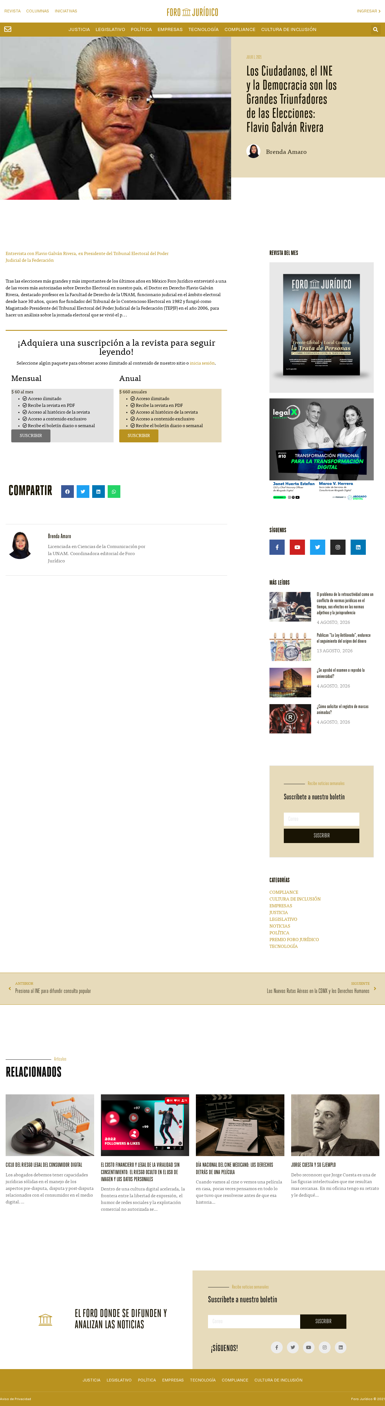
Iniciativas (66, 11)
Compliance (239, 30)
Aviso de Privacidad (15, 1399)
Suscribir (31, 436)
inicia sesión (202, 363)
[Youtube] (297, 547)
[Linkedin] (358, 547)
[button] (376, 30)
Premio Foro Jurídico (294, 940)
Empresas (170, 30)
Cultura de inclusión (289, 30)
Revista (12, 11)
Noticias (279, 926)
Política (141, 30)
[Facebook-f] (277, 547)
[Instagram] (338, 547)
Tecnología (203, 30)
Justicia (79, 30)
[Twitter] (317, 547)
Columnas (37, 11)
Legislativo (110, 30)
